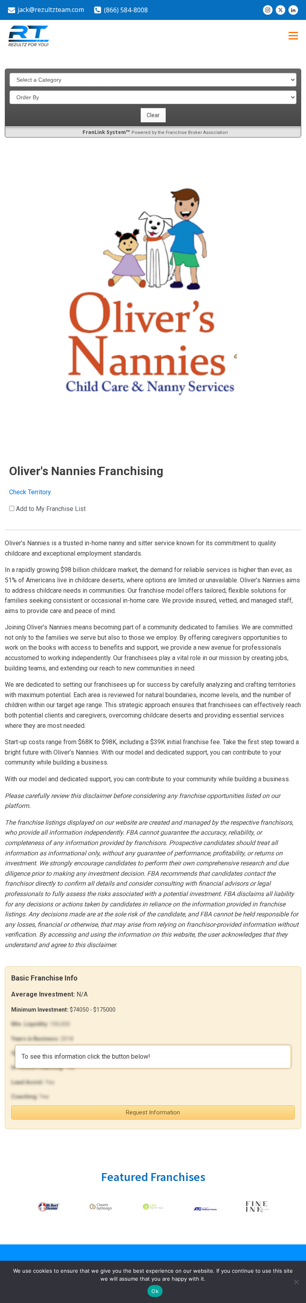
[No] (296, 1282)
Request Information (153, 1112)
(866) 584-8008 (126, 10)
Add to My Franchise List (51, 509)
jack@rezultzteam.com (51, 9)
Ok (155, 1291)
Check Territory (30, 492)
